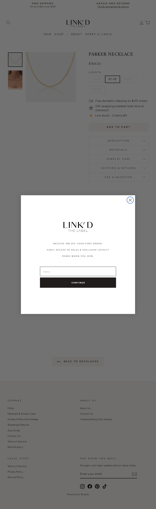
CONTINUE (78, 282)
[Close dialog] (130, 200)
